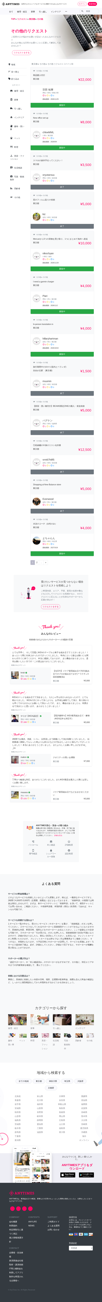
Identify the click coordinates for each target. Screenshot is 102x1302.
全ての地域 (24, 1081)
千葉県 (18, 1136)
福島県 (18, 1120)
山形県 (18, 1116)
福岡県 (84, 1104)
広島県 (62, 1120)
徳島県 (62, 1128)
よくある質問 (53, 1226)
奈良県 (62, 1100)
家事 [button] (33, 12)
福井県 (40, 1104)
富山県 (40, 1096)
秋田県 (18, 1112)
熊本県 (84, 1116)
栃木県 (18, 1128)
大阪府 (80, 1081)
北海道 (18, 1096)
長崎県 (84, 1112)
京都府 (51, 1088)
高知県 (84, 1100)
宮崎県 (84, 1124)
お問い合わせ (53, 1230)
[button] (33, 843)
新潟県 (18, 1140)
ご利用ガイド (53, 1222)
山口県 (62, 1124)
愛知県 (40, 1124)
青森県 (18, 1100)
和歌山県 (62, 1104)
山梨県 (40, 1108)
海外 (84, 1136)
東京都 (39, 1081)
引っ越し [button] (43, 12)
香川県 (62, 1132)
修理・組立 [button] (22, 12)
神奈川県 (53, 1081)
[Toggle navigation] (98, 3)
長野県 (40, 1112)
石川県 (40, 1100)
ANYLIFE (32, 1222)
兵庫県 (62, 1096)
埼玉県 (67, 1081)
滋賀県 (40, 1132)
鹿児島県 (84, 1128)
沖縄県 (84, 1132)
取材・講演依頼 (16, 1265)
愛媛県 (84, 1096)
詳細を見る (58, 835)
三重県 (40, 1128)
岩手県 (18, 1104)
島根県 (62, 1112)
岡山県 (62, 1116)
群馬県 (18, 1132)
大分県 (84, 1120)
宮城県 (18, 1108)
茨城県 (18, 1124)
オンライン (84, 1140)
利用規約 (13, 1226)
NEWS (31, 1226)
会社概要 (13, 1222)
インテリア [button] (56, 12)
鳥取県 (62, 1108)
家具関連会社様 (16, 1261)
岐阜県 (40, 1116)
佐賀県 (84, 1108)
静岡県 (40, 1120)
